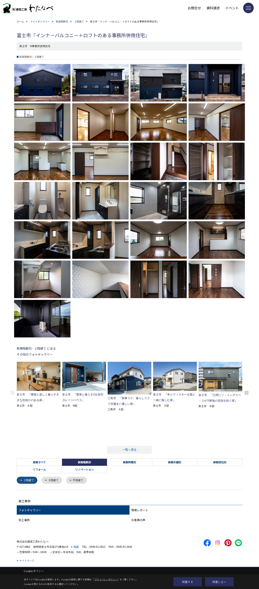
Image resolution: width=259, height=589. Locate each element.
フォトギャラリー (29, 510)
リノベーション (84, 469)
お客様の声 (138, 520)
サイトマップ (26, 560)
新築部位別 (219, 462)
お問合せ (194, 7)
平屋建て (78, 480)
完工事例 (24, 520)
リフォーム (39, 469)
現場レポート (139, 510)
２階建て (28, 480)
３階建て (53, 480)
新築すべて (39, 462)
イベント (232, 7)
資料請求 (213, 7)
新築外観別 (174, 462)
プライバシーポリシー (105, 579)
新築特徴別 (129, 462)
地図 (76, 546)
